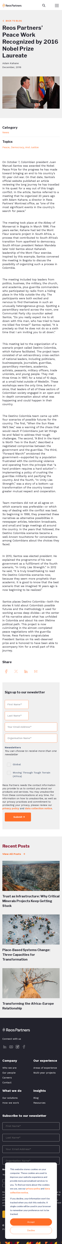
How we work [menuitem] (10, 1102)
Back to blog (14, 21)
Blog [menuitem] (36, 1097)
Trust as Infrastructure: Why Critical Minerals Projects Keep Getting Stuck (30, 901)
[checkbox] (31, 769)
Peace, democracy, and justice (20, 147)
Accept (31, 1222)
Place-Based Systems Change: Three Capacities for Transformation (26, 954)
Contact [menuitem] (6, 1082)
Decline (31, 1230)
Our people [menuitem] (9, 1072)
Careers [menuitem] (7, 1077)
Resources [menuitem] (39, 1102)
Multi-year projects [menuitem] (44, 1072)
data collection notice (38, 808)
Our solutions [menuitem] (10, 1097)
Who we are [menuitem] (9, 1067)
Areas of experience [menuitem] (45, 1067)
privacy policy (33, 1188)
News (5, 132)
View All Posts (12, 853)
